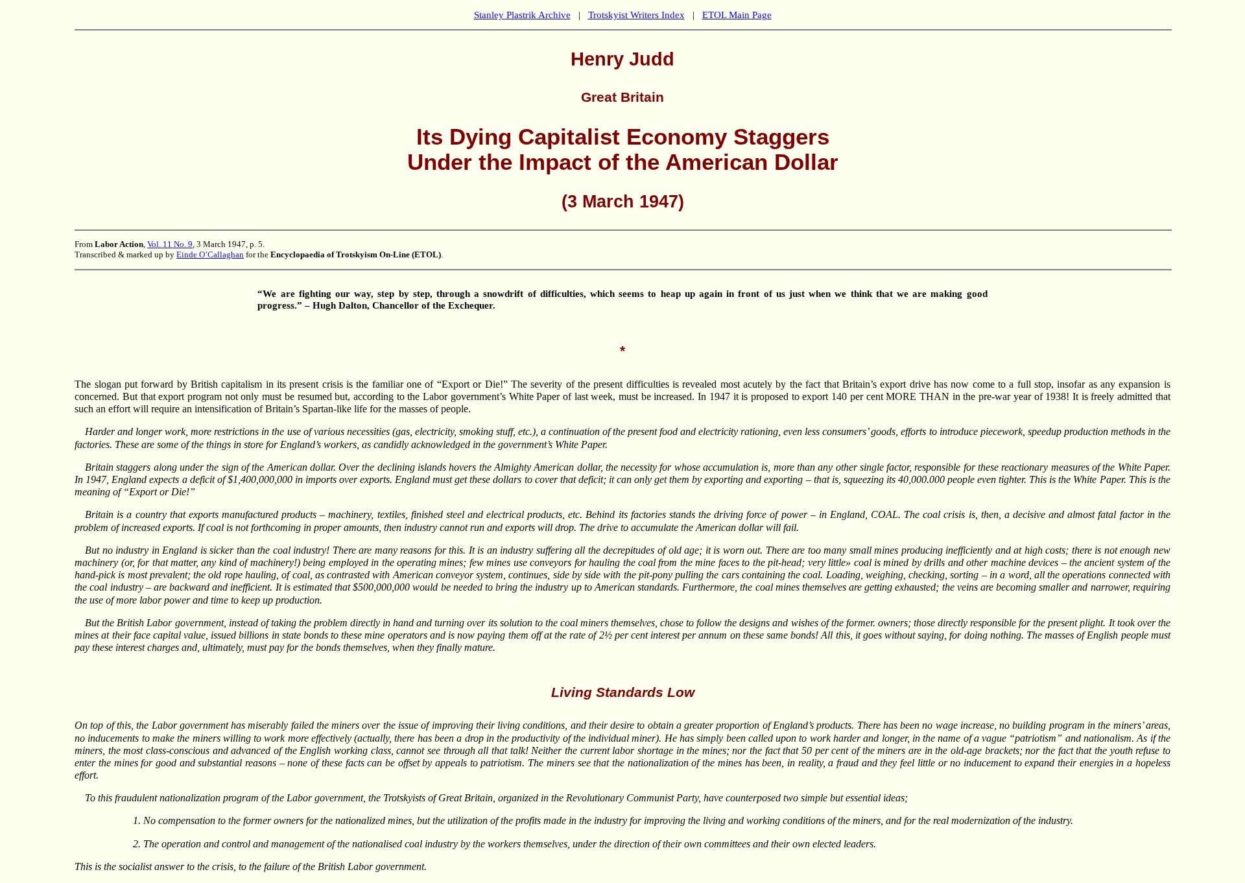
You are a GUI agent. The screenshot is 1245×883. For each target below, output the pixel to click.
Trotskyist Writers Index (636, 15)
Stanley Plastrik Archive (522, 15)
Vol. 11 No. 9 (170, 244)
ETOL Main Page (737, 15)
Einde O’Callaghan (210, 254)
